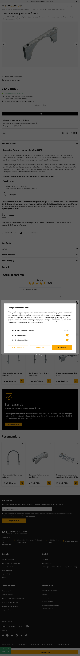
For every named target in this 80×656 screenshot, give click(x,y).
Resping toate (40, 347)
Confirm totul (62, 347)
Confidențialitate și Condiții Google (60, 317)
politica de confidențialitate (63, 315)
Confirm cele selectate (18, 347)
